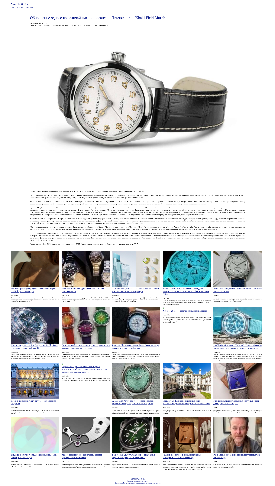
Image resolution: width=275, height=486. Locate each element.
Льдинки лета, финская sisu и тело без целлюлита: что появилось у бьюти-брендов (135, 290)
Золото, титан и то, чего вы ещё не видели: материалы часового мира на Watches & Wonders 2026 (186, 291)
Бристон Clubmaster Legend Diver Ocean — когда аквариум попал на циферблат (135, 346)
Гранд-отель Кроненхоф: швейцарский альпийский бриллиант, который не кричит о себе (186, 402)
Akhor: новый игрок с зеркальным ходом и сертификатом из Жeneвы (82, 456)
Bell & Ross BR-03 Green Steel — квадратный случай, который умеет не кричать (133, 456)
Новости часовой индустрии (22, 7)
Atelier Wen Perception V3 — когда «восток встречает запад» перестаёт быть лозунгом (132, 402)
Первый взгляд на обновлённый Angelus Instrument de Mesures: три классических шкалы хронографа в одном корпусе (84, 369)
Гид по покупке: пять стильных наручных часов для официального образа (236, 402)
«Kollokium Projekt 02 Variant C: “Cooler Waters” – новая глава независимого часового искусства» (237, 346)
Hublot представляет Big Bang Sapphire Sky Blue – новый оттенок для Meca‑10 (34, 346)
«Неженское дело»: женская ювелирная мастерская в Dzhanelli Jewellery (182, 456)
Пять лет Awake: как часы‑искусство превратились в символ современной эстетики (86, 346)
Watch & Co (20, 4)
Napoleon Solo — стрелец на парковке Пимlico (185, 311)
